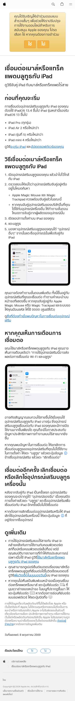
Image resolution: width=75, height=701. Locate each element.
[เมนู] (70, 4)
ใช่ (30, 44)
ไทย (4, 680)
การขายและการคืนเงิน (56, 691)
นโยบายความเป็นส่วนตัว (13, 691)
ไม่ (43, 44)
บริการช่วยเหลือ (18, 662)
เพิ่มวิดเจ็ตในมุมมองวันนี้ (30, 575)
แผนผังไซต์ (8, 694)
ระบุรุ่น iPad (18, 146)
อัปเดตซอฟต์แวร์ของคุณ (47, 146)
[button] (53, 4)
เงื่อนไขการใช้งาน (35, 691)
